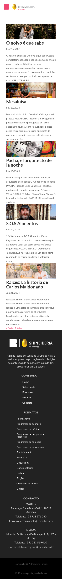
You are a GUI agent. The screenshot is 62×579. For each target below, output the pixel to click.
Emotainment (24, 452)
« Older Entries (14, 328)
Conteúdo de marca (27, 483)
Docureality (23, 462)
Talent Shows (23, 418)
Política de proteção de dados (31, 573)
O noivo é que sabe (25, 43)
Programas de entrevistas (30, 447)
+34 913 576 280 (36, 516)
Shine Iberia (28, 387)
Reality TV (22, 457)
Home (25, 382)
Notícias (26, 397)
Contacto (27, 402)
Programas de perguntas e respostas (30, 435)
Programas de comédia (29, 442)
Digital (20, 488)
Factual (20, 473)
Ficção (20, 478)
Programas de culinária (29, 424)
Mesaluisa (16, 101)
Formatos (27, 392)
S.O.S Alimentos (22, 223)
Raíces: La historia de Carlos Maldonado (27, 284)
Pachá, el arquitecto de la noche (29, 163)
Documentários (25, 468)
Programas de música (28, 429)
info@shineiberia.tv (42, 520)
